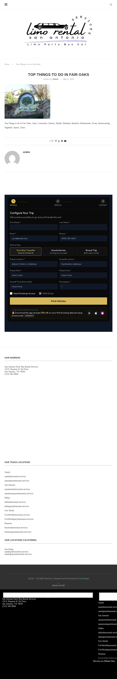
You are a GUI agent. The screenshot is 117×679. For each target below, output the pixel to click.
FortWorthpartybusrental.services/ (19, 519)
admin (55, 79)
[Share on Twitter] (59, 141)
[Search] (110, 4)
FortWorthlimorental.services (17, 515)
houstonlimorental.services (16, 528)
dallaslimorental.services (15, 502)
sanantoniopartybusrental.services (19, 493)
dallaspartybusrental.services (17, 506)
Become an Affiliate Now (104, 661)
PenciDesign (83, 578)
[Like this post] (52, 141)
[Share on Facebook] (56, 141)
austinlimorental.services (15, 476)
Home (7, 64)
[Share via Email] (65, 141)
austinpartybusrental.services (17, 481)
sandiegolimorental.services (16, 552)
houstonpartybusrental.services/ (18, 532)
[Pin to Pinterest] (62, 141)
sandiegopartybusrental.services (18, 554)
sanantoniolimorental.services (17, 489)
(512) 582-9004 (11, 374)
